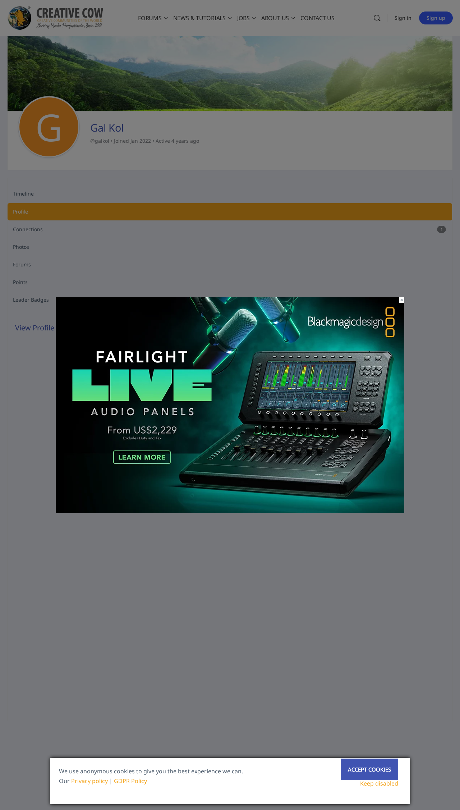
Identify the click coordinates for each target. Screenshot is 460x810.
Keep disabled (379, 783)
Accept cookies (369, 769)
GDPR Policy (130, 781)
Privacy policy (89, 781)
